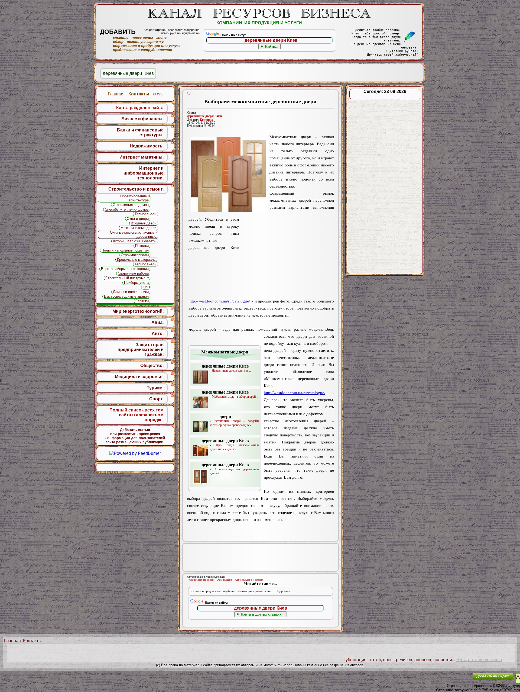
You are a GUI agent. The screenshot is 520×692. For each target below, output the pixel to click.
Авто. (158, 333)
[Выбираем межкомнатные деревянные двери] (228, 174)
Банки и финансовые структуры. (140, 132)
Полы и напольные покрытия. (126, 250)
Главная (12, 640)
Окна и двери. (225, 579)
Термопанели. (146, 214)
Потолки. (142, 246)
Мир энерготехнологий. (138, 311)
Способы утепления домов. (127, 209)
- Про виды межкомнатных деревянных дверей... (230, 444)
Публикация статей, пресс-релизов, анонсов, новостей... (398, 659)
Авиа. (157, 322)
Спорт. (156, 399)
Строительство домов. (131, 205)
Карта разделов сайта (140, 107)
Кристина (206, 119)
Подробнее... (284, 591)
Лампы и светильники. (131, 292)
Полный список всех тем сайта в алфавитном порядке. (136, 415)
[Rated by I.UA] (456, 680)
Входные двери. (144, 223)
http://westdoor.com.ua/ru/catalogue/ (219, 301)
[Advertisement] (286, 258)
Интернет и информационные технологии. (143, 173)
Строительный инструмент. (127, 278)
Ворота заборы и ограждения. (125, 269)
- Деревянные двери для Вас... (226, 368)
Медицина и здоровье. (139, 376)
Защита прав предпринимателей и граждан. (141, 349)
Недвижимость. (147, 146)
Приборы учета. (137, 283)
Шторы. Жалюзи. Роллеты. (135, 241)
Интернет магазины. (141, 157)
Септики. (142, 301)
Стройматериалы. (135, 255)
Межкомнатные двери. (201, 579)
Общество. (152, 365)
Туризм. (155, 387)
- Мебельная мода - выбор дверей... (230, 394)
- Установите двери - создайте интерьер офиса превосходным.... (234, 420)
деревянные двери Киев (204, 116)
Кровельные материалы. (137, 260)
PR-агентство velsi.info (479, 659)
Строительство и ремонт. (249, 579)
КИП (146, 287)
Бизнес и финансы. (142, 119)
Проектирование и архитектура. (135, 198)
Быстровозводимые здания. (127, 296)
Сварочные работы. (134, 273)
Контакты (32, 640)
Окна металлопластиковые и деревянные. (133, 234)
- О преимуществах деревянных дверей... (230, 468)
